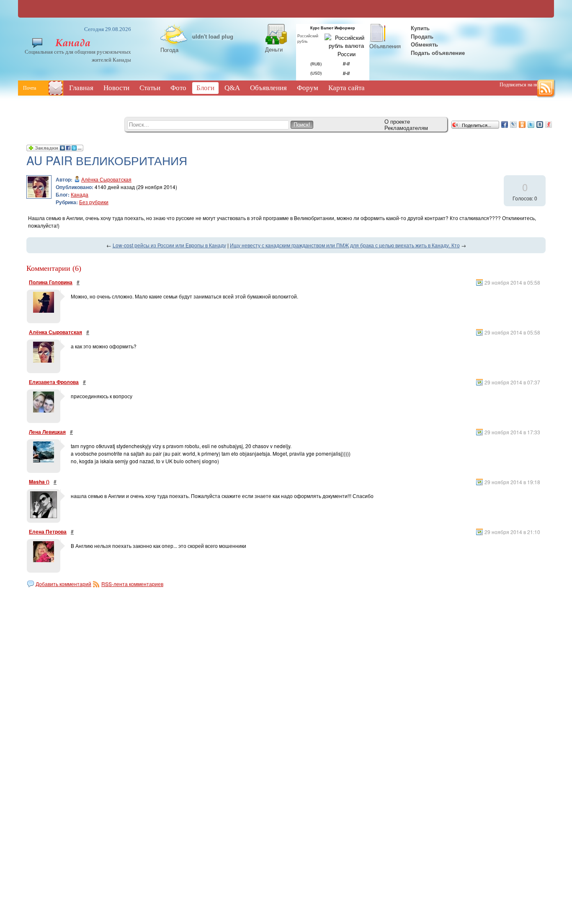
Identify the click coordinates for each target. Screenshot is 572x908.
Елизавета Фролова (54, 382)
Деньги (274, 49)
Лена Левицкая (47, 432)
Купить (419, 28)
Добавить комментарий (63, 583)
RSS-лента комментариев (132, 583)
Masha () (39, 481)
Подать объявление (438, 53)
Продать (422, 36)
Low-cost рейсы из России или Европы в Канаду (169, 245)
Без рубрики (93, 201)
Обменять (425, 44)
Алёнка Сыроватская (106, 179)
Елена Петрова (48, 531)
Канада (79, 194)
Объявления (385, 46)
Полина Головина (50, 282)
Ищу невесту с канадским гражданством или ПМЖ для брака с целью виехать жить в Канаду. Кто (345, 245)
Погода (169, 50)
